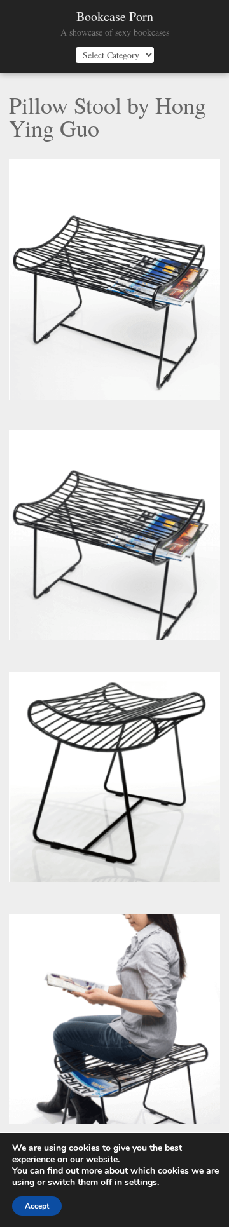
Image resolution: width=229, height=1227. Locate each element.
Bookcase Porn (114, 16)
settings (141, 1182)
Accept (37, 1206)
